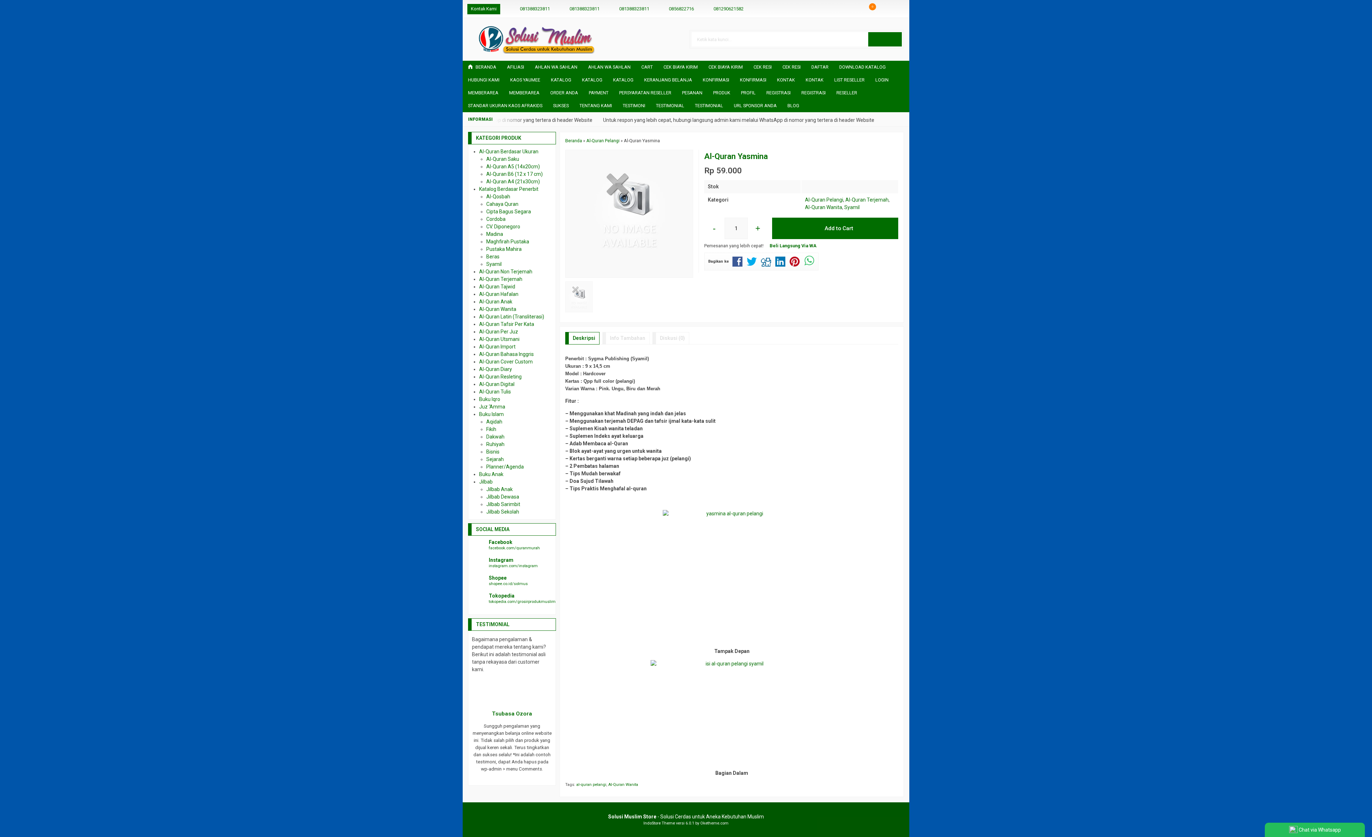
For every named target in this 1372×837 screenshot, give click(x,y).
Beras (492, 256)
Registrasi (778, 92)
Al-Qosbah (498, 196)
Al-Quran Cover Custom (506, 362)
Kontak (786, 80)
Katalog (561, 80)
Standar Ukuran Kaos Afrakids (505, 105)
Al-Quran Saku (502, 159)
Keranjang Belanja (668, 80)
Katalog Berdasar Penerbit (508, 189)
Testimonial (670, 105)
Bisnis (492, 452)
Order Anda (564, 92)
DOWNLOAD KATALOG (862, 67)
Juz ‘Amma (492, 407)
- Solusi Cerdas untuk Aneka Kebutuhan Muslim (686, 816)
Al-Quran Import (497, 347)
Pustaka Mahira (504, 249)
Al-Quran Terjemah (867, 200)
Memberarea (483, 92)
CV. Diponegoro (503, 226)
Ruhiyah (495, 444)
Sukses (561, 105)
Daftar (820, 67)
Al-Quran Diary (495, 369)
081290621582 (729, 8)
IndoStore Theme (659, 823)
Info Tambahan (627, 338)
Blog (793, 105)
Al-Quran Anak (495, 301)
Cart (647, 67)
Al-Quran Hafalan (498, 294)
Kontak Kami (484, 8)
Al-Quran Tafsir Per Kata (506, 324)
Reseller (846, 92)
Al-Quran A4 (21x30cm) (513, 181)
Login (882, 80)
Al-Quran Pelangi (824, 200)
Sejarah (495, 459)
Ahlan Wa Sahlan (556, 67)
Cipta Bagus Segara (508, 211)
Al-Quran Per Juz (498, 332)
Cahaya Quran (502, 204)
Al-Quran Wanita (823, 207)
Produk (721, 92)
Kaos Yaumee (525, 80)
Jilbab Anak (499, 489)
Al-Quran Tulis (495, 392)
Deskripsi (584, 338)
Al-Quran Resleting (500, 377)
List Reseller (849, 80)
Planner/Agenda (505, 467)
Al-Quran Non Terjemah (505, 271)
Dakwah (495, 437)
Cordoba (496, 219)
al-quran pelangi (591, 784)
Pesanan (692, 92)
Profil (748, 92)
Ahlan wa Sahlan (609, 67)
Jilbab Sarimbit (503, 504)
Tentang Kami (596, 105)
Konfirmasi (716, 80)
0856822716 (681, 8)
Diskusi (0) (672, 338)
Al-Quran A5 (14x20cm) (513, 166)
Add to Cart (838, 228)
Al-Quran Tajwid (497, 286)
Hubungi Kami (483, 80)
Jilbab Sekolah (502, 512)
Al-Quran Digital (496, 384)
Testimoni (634, 105)
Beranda (485, 67)
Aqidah (494, 422)
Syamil (852, 207)
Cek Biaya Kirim (680, 67)
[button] (885, 39)
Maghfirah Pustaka (507, 241)
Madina (494, 234)
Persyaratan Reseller (645, 92)
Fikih (491, 429)
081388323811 (535, 8)
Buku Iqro (489, 399)
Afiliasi (515, 67)
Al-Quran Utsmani (499, 339)
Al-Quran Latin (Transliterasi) (511, 317)
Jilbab (486, 482)
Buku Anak (491, 474)
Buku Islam (491, 414)
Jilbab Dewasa (502, 497)
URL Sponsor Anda (755, 105)
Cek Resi (763, 67)
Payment (598, 92)
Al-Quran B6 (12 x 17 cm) (514, 174)
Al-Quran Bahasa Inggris (506, 354)
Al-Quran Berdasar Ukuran (508, 151)
